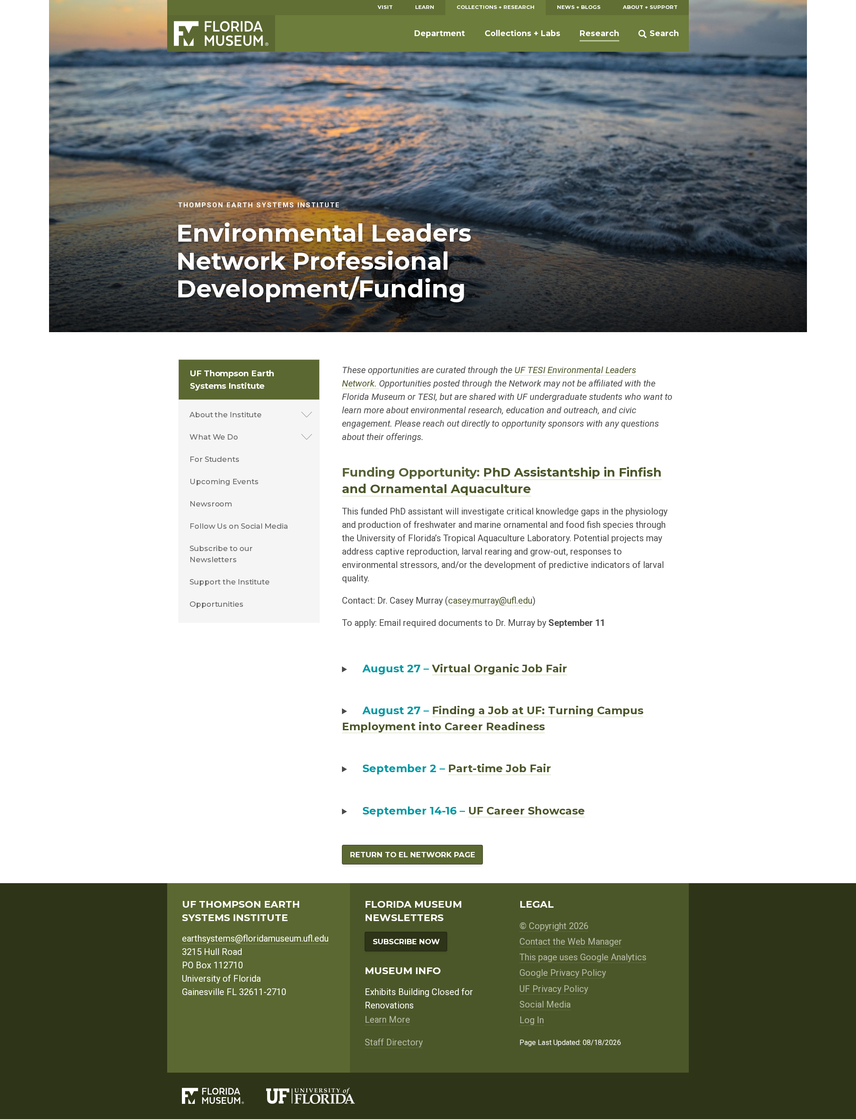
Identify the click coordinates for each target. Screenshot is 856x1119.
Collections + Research (496, 7)
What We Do (213, 436)
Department (439, 33)
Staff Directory (394, 1042)
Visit (385, 7)
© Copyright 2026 (553, 926)
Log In (531, 1020)
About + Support (650, 7)
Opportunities (216, 604)
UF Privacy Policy (553, 988)
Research (599, 33)
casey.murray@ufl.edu (490, 600)
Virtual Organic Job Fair (499, 668)
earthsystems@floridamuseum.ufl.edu (255, 938)
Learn (424, 7)
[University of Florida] (321, 1096)
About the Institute (225, 414)
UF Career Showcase (526, 810)
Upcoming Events (224, 481)
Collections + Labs (522, 33)
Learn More (387, 1019)
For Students (214, 459)
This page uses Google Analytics (582, 957)
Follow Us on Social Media (238, 526)
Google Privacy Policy (562, 972)
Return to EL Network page (412, 854)
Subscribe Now (406, 941)
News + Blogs (579, 7)
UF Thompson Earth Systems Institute (232, 379)
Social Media (545, 1004)
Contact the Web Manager (570, 941)
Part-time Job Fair (499, 768)
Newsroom (210, 503)
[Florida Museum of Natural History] (224, 1096)
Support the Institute (229, 581)
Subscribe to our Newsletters (220, 554)
